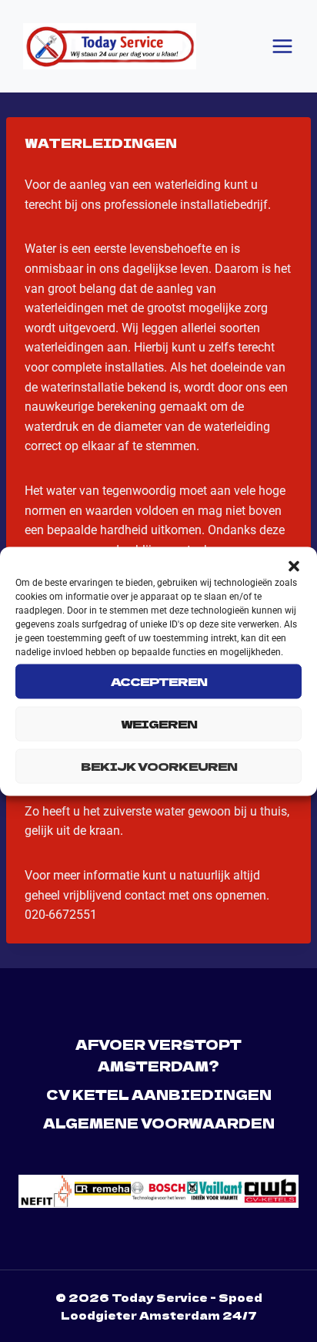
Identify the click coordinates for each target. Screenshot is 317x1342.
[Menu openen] (282, 46)
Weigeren (159, 723)
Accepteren (159, 681)
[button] (294, 565)
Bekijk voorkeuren (159, 766)
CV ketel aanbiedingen (159, 1094)
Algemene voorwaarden (159, 1122)
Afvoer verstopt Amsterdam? (158, 1054)
